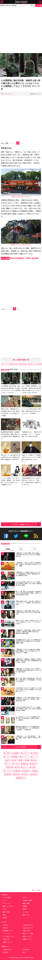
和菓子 (25, 909)
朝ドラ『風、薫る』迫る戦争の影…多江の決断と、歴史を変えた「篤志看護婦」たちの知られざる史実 (28, 679)
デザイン (25, 767)
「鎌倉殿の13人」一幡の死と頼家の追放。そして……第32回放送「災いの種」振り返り (31, 434)
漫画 (28, 760)
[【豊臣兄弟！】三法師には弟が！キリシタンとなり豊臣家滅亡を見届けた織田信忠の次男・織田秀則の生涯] (8, 576)
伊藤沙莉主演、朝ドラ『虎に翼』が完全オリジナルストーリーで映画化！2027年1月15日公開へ (28, 602)
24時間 (7, 548)
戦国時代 (16, 753)
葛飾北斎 (34, 774)
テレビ (9, 764)
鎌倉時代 (8, 774)
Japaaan (21, 2)
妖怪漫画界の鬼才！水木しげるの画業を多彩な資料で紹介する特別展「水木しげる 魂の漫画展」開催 (28, 641)
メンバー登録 (39, 5)
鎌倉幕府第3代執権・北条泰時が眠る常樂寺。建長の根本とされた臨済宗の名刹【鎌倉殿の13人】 (10, 435)
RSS (36, 536)
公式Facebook (6, 536)
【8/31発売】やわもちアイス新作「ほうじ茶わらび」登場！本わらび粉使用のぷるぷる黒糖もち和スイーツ (28, 689)
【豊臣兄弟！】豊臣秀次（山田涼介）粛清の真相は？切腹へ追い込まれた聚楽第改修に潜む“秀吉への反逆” (28, 660)
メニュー (1, 2)
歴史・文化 (26, 915)
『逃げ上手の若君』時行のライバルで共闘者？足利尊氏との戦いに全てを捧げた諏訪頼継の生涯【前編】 (28, 583)
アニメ (7, 757)
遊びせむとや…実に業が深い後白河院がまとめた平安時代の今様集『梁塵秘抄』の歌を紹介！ (10, 457)
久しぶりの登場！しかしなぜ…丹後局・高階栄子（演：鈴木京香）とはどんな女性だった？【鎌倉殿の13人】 (10, 481)
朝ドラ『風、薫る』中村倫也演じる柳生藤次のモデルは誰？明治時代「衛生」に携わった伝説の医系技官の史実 (28, 593)
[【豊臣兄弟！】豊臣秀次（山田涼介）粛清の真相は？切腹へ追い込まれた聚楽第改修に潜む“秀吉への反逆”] (8, 662)
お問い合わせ (27, 931)
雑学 (8, 760)
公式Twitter (16, 536)
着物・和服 (26, 903)
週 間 (20, 548)
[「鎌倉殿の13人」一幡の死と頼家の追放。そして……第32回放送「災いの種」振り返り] (31, 424)
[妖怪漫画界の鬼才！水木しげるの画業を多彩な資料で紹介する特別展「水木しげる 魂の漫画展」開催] (8, 643)
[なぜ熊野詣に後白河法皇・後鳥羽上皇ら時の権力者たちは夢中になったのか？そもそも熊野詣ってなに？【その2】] (21, 65)
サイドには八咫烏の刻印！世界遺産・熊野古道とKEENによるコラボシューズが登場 (31, 411)
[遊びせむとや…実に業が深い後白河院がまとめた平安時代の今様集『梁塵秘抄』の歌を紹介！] (10, 447)
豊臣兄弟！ (27, 771)
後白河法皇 (14, 364)
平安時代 (35, 753)
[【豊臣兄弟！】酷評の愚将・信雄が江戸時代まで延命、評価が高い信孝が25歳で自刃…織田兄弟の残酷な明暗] (8, 633)
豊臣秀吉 (18, 771)
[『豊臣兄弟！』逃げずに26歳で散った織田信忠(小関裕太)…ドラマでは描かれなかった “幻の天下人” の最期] (8, 653)
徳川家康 (10, 767)
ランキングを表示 (20, 747)
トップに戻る (37, 890)
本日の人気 (6, 939)
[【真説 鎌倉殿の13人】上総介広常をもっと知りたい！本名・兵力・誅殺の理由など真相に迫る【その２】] (31, 470)
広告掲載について (8, 931)
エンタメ (25, 912)
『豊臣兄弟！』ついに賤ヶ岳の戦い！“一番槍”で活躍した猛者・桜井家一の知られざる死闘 (28, 737)
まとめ (25, 898)
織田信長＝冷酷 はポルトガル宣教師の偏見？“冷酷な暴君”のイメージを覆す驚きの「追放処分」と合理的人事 (28, 728)
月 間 (34, 548)
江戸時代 (8, 753)
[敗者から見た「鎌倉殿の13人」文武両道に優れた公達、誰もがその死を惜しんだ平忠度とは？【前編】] (10, 401)
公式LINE (26, 536)
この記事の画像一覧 (22, 360)
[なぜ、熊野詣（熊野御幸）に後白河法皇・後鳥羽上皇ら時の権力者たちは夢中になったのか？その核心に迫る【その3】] (31, 378)
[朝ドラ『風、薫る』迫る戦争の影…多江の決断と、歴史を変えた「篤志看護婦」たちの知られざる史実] (8, 682)
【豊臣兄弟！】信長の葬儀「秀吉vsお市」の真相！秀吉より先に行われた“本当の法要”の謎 (28, 612)
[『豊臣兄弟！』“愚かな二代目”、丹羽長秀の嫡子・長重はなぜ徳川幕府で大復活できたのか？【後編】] (8, 566)
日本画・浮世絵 (27, 900)
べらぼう (16, 764)
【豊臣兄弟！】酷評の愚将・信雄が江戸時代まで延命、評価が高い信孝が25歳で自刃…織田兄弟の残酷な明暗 (28, 631)
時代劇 (35, 760)
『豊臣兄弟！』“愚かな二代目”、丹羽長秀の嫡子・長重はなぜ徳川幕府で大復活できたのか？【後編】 (28, 564)
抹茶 (18, 767)
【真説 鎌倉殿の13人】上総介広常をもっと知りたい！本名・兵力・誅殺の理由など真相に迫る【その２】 (31, 481)
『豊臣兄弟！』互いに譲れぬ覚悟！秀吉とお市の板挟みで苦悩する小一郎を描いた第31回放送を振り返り (28, 699)
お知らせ (5, 928)
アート (5, 900)
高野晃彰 (32, 94)
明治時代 (34, 764)
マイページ (6, 933)
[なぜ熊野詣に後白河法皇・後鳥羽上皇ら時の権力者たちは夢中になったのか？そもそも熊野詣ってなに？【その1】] (10, 378)
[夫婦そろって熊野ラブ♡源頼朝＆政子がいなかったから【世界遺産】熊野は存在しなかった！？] (31, 447)
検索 (40, 2)
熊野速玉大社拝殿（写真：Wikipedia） (21, 196)
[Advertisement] (21, 30)
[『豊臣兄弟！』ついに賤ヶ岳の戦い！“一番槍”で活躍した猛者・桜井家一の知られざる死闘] (8, 739)
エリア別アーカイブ (8, 936)
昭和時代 (17, 774)
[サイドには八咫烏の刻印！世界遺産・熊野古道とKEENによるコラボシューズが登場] (31, 401)
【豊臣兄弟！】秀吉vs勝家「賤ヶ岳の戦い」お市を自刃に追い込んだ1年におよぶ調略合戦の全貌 (28, 554)
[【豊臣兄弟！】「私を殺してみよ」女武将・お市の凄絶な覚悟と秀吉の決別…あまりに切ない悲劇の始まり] (8, 672)
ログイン (33, 5)
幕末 (21, 760)
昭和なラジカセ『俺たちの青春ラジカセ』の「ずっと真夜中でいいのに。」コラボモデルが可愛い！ (28, 622)
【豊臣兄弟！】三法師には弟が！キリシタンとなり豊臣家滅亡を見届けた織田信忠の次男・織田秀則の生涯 (28, 573)
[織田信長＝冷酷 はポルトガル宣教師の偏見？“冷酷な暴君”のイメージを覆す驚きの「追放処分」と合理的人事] (8, 730)
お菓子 (15, 760)
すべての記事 (6, 898)
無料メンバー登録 (28, 933)
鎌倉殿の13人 (22, 778)
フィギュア (8, 771)
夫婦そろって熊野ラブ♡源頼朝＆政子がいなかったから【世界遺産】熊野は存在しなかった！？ (31, 458)
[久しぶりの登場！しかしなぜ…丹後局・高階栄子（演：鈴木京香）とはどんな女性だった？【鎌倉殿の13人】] (10, 470)
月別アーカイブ (27, 936)
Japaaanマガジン (28, 925)
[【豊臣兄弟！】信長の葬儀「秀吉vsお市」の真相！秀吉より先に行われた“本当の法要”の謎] (8, 614)
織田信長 (25, 764)
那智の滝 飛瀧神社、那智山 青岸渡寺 (20, 258)
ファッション (7, 903)
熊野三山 (32, 364)
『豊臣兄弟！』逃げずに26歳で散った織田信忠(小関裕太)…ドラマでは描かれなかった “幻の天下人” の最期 (28, 650)
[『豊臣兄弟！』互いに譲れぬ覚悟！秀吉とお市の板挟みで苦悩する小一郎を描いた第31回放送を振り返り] (8, 701)
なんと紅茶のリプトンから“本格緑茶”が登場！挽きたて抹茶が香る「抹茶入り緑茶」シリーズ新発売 (28, 718)
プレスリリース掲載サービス (20, 524)
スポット (10, 94)
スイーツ (35, 757)
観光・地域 (4, 94)
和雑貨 (25, 906)
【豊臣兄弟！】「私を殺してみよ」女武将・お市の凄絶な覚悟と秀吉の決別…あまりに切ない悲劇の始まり (28, 670)
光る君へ (26, 774)
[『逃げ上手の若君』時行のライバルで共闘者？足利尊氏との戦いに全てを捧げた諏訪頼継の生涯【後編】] (8, 711)
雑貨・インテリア (8, 906)
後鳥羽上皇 (23, 364)
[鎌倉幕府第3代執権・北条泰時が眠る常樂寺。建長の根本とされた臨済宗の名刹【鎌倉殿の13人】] (10, 424)
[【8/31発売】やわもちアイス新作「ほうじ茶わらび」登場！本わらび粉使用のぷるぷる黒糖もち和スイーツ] (8, 691)
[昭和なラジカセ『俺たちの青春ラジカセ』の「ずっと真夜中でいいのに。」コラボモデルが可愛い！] (8, 624)
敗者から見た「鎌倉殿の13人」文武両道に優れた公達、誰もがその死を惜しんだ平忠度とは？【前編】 (10, 412)
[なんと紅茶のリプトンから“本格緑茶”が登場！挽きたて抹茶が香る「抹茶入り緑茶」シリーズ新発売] (8, 720)
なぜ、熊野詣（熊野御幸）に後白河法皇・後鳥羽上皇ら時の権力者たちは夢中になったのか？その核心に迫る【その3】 (31, 389)
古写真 (5, 918)
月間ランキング (7, 942)
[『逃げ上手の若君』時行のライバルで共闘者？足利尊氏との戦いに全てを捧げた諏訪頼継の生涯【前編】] (8, 585)
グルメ (5, 909)
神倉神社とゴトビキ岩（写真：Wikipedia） (21, 244)
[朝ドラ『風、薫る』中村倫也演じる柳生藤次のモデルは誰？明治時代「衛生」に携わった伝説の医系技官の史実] (8, 595)
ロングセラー (25, 757)
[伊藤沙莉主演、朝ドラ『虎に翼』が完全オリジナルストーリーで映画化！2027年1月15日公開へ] (8, 605)
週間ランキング (27, 939)
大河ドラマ (26, 753)
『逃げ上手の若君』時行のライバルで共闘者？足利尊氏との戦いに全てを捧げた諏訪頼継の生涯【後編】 (28, 708)
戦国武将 (15, 757)
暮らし (5, 915)
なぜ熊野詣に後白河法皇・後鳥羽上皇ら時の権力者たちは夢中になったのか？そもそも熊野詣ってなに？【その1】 (10, 389)
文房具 (33, 767)
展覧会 (36, 771)
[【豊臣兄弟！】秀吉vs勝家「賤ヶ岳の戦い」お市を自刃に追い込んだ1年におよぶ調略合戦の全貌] (8, 556)
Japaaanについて (28, 928)
